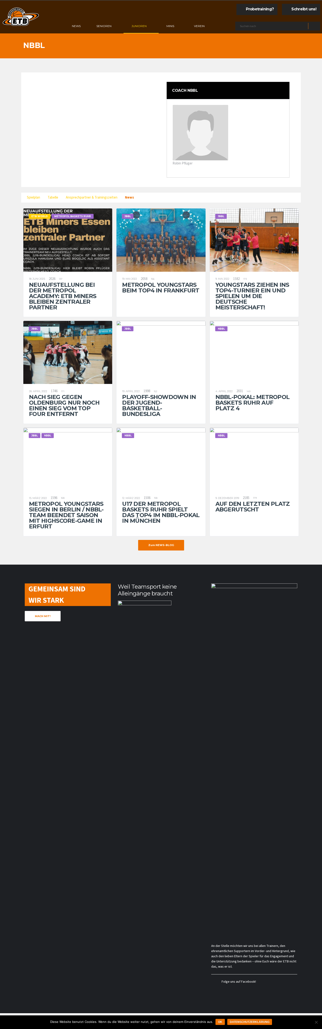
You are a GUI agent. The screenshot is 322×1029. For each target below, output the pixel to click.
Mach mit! (42, 616)
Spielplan (33, 197)
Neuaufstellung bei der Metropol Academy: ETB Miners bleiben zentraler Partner (62, 296)
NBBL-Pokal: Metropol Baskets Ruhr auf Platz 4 (252, 403)
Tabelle (53, 197)
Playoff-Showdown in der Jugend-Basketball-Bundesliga (159, 405)
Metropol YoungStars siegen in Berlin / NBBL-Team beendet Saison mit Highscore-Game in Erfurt (66, 515)
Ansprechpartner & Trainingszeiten (91, 197)
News (76, 26)
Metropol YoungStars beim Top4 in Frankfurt (160, 287)
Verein (199, 26)
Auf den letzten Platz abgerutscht (252, 506)
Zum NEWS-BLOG (161, 545)
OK (220, 1022)
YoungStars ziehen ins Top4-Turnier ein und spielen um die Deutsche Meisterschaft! (252, 296)
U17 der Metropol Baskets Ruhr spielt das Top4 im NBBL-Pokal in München (160, 512)
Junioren (139, 26)
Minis (170, 26)
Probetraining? (260, 9)
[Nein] (316, 1022)
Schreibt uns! (303, 9)
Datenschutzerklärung (249, 1022)
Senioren (103, 26)
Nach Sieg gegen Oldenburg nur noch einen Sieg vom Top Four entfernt (64, 405)
